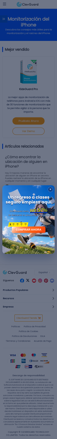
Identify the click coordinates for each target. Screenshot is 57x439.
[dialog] (28, 219)
